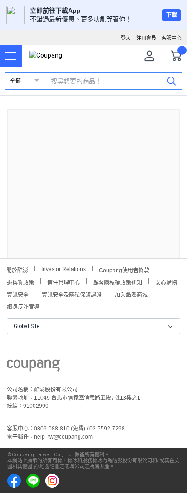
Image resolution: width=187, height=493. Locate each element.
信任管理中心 (63, 282)
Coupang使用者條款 (124, 269)
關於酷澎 (17, 269)
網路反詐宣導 (23, 306)
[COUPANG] (33, 367)
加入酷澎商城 (131, 294)
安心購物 (166, 282)
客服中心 (172, 38)
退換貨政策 (20, 282)
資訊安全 (18, 294)
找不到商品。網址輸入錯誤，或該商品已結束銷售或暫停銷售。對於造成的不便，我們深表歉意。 (93, 176)
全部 (15, 81)
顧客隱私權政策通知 (117, 282)
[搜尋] (171, 80)
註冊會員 (146, 38)
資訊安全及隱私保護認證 (72, 294)
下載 (171, 15)
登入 (126, 38)
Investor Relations (63, 268)
